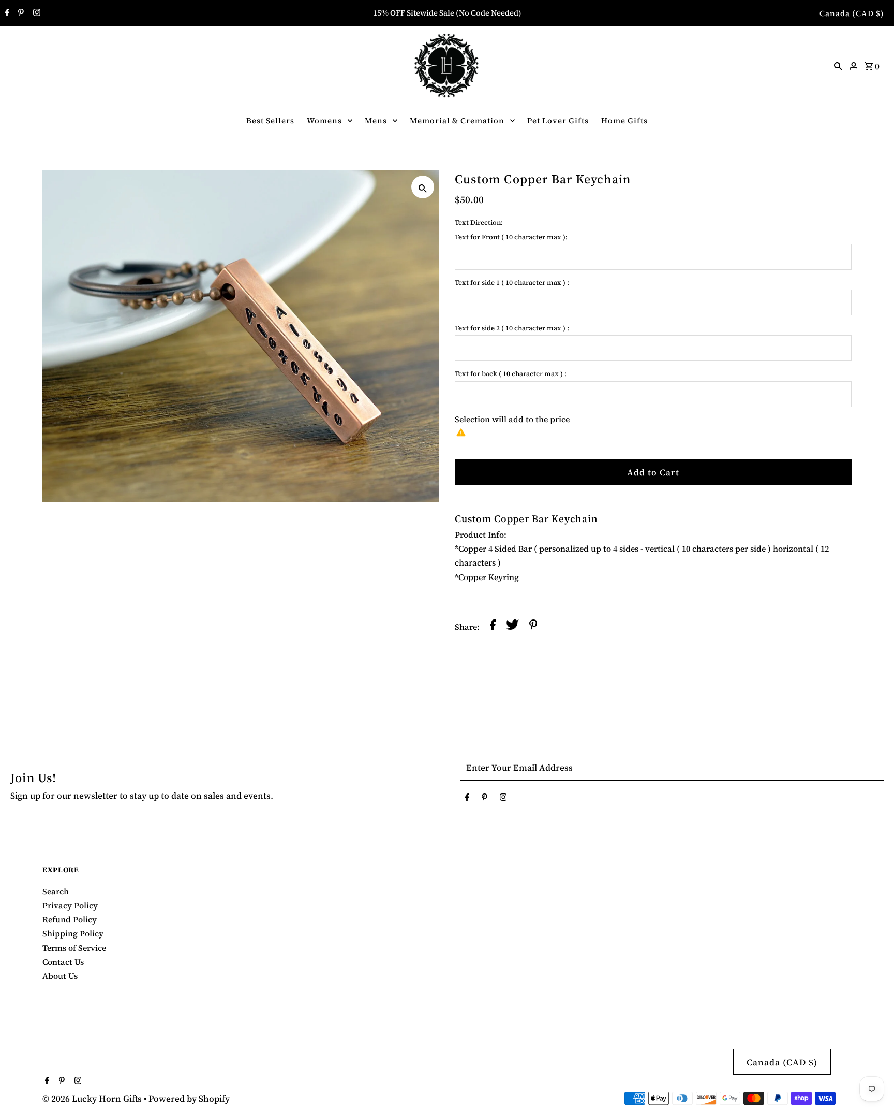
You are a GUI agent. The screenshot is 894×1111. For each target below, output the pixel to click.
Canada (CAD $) (852, 13)
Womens (324, 120)
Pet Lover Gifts (558, 120)
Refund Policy (69, 919)
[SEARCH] (838, 65)
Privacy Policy (70, 905)
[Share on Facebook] (493, 626)
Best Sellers (270, 120)
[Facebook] (6, 13)
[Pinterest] (20, 13)
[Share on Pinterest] (533, 626)
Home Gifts (624, 120)
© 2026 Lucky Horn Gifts (93, 1098)
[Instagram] (35, 13)
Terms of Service (74, 948)
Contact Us (63, 962)
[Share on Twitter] (512, 626)
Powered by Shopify (189, 1098)
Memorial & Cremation (457, 120)
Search (55, 891)
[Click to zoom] (422, 187)
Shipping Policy (72, 933)
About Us (60, 976)
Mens (376, 120)
